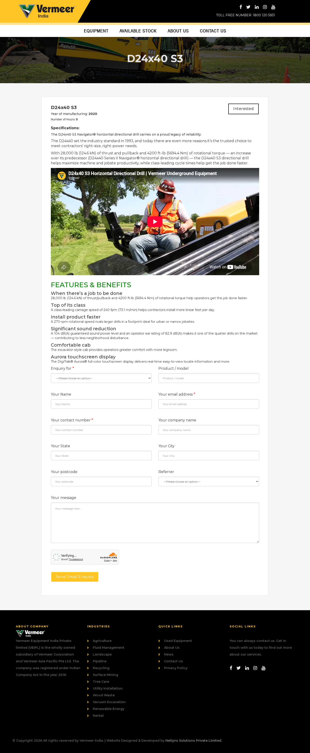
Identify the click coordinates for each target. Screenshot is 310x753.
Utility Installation (108, 688)
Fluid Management (108, 648)
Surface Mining (105, 675)
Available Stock (138, 31)
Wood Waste (104, 695)
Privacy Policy (175, 668)
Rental (98, 716)
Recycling (101, 668)
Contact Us (213, 31)
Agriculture (102, 641)
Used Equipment (178, 641)
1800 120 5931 (264, 15)
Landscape (102, 654)
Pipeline (99, 661)
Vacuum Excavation (109, 702)
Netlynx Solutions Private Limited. (193, 740)
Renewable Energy (108, 709)
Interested (243, 109)
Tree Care (101, 682)
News (168, 654)
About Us (178, 31)
